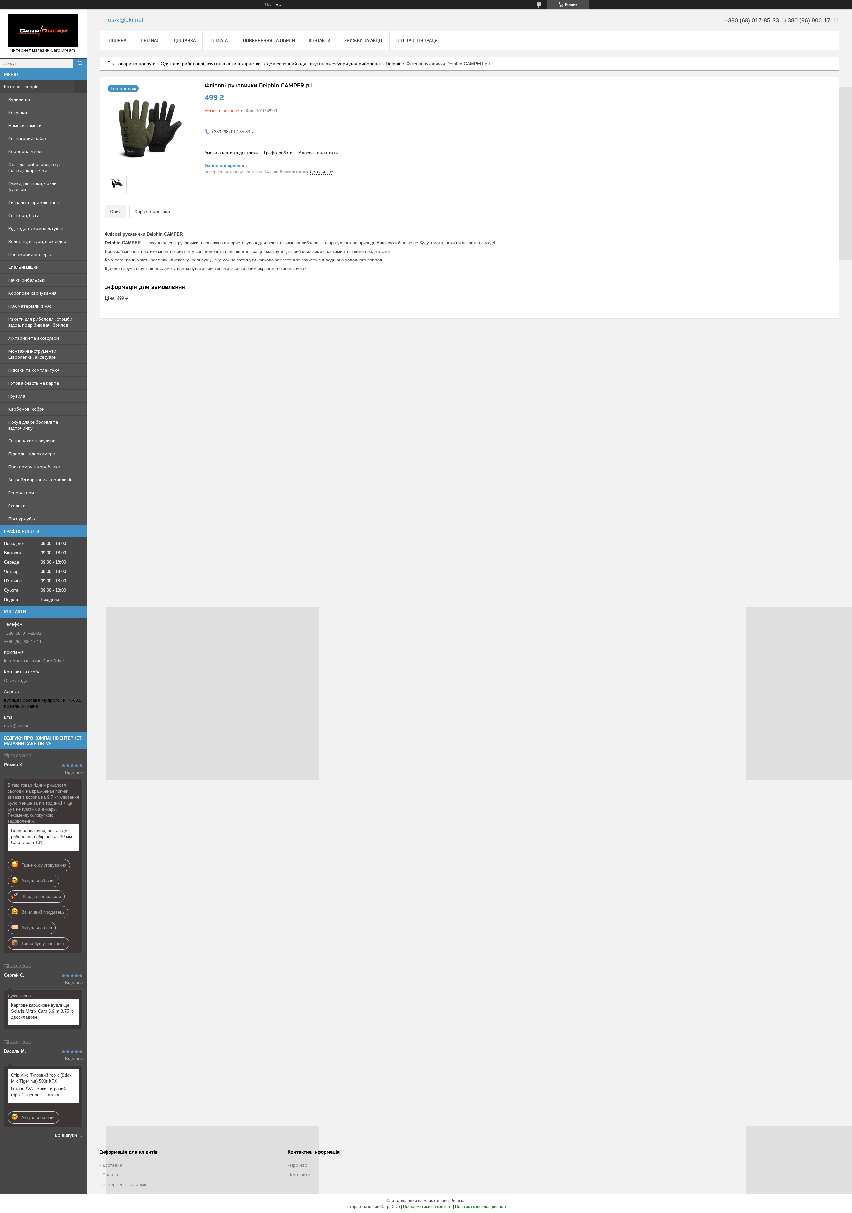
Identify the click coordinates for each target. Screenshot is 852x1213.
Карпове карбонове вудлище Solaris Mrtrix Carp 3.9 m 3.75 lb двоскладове (42, 1011)
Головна (116, 40)
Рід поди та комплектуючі (35, 228)
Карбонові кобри (26, 409)
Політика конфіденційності (480, 1206)
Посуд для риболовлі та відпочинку (33, 425)
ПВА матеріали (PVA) (29, 306)
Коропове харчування (32, 293)
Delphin (394, 63)
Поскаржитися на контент (427, 1206)
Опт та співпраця (417, 40)
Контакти (319, 40)
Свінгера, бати (23, 215)
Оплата (219, 40)
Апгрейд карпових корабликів (40, 480)
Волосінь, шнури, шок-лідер (37, 241)
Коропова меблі (25, 151)
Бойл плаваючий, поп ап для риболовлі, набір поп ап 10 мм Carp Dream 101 (41, 836)
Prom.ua (458, 1200)
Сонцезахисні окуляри (32, 441)
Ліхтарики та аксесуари (33, 338)
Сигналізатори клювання (35, 202)
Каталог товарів (21, 86)
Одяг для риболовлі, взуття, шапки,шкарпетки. (37, 167)
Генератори (21, 493)
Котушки (17, 112)
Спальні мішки (23, 267)
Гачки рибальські (26, 280)
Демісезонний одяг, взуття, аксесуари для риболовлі (324, 63)
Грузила (16, 396)
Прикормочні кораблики (34, 467)
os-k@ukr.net (17, 726)
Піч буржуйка (22, 519)
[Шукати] (80, 63)
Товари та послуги (136, 63)
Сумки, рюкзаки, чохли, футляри (33, 186)
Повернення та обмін (269, 40)
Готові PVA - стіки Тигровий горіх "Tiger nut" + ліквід (38, 1091)
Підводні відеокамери (31, 454)
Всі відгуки (66, 1135)
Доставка (185, 40)
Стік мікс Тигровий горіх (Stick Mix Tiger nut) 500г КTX (41, 1078)
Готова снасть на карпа (33, 383)
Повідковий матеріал (31, 254)
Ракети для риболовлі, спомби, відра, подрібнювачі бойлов (40, 322)
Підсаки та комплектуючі (35, 370)
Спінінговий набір (27, 138)
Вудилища (19, 99)
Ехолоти (17, 506)
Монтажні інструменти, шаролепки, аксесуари (32, 354)
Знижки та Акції (363, 40)
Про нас (150, 40)
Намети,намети (25, 125)
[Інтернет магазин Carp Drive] (43, 30)
